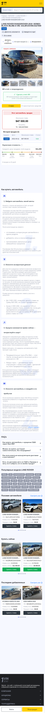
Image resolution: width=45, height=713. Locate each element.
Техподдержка (8, 704)
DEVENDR (21, 484)
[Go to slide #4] (32, 83)
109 (15, 484)
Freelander (29, 474)
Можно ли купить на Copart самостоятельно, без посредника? (17, 449)
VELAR (26, 480)
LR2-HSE (21, 477)
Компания (6, 691)
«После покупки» (33, 427)
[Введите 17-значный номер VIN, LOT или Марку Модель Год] (40, 10)
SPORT (38, 474)
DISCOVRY (6, 487)
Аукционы (6, 695)
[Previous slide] (5, 61)
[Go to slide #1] (5, 83)
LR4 (10, 474)
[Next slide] (39, 61)
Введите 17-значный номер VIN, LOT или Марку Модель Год (27, 10)
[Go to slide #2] (14, 83)
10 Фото (8, 77)
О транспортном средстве (31, 106)
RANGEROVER (19, 474)
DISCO (4, 484)
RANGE (12, 490)
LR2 (29, 484)
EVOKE (33, 480)
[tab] (18, 530)
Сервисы (5, 699)
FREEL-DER (16, 487)
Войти (11, 709)
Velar (31, 487)
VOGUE (28, 477)
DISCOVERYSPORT (8, 477)
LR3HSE (25, 487)
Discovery (36, 477)
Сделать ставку (11, 526)
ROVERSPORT (22, 490)
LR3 (39, 480)
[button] (7, 10)
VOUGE (38, 487)
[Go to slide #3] (23, 83)
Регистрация (32, 709)
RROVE (4, 490)
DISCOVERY (37, 484)
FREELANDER (33, 490)
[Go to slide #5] (40, 83)
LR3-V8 (14, 480)
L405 (20, 480)
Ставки (11, 106)
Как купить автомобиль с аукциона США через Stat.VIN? (19, 443)
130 (10, 484)
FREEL (4, 474)
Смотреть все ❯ (36, 496)
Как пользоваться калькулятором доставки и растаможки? (20, 456)
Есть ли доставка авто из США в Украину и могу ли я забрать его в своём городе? (20, 462)
